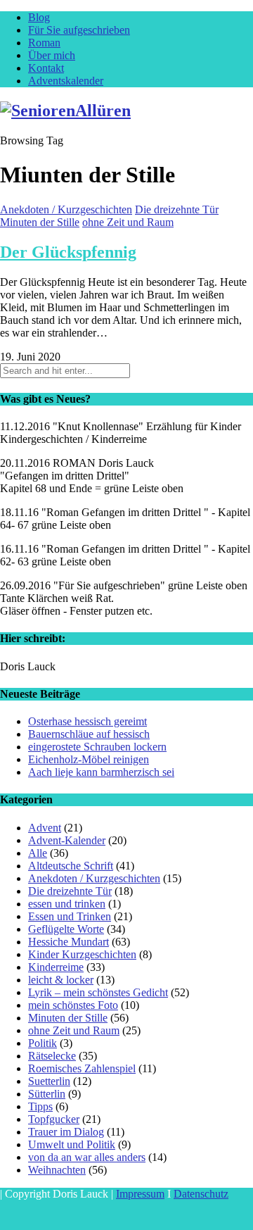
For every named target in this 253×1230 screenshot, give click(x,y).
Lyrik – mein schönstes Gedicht (98, 992)
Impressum (140, 1194)
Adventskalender (65, 81)
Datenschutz (201, 1194)
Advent (44, 828)
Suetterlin (49, 1081)
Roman (44, 43)
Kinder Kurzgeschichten (82, 954)
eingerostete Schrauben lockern (97, 747)
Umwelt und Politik (71, 1144)
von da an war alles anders (86, 1157)
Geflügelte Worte (66, 929)
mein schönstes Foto (73, 1005)
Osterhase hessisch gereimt (87, 721)
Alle (37, 853)
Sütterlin (46, 1094)
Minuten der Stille (39, 222)
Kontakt (46, 68)
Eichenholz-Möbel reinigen (88, 759)
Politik (42, 1043)
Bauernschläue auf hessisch (89, 734)
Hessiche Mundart (68, 942)
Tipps (40, 1106)
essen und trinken (66, 904)
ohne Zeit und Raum (128, 222)
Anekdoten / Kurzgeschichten (66, 209)
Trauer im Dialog (66, 1132)
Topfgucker (53, 1119)
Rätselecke (52, 1056)
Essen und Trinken (69, 916)
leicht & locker (60, 980)
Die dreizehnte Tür (177, 209)
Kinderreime (56, 967)
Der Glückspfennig (68, 252)
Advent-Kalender (66, 840)
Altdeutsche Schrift (70, 866)
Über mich (51, 55)
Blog (39, 17)
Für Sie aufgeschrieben (79, 30)
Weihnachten (57, 1170)
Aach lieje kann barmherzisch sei (101, 772)
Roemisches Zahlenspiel (82, 1068)
